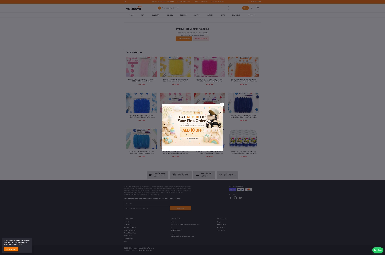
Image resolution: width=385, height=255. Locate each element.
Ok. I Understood (11, 249)
